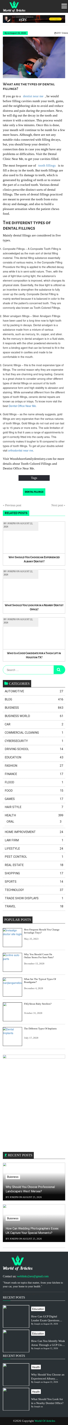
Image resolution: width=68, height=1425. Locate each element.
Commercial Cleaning (34, 732)
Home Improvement (34, 832)
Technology (34, 890)
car (34, 724)
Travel (34, 906)
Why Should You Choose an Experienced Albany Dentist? (34, 559)
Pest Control (34, 856)
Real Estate (34, 865)
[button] (64, 6)
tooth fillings (47, 165)
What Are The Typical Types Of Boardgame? (40, 980)
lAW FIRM (34, 840)
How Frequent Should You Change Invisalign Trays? (42, 931)
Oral (34, 821)
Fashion (34, 765)
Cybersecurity (34, 741)
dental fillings (34, 492)
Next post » (58, 505)
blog (34, 699)
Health (34, 815)
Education (34, 757)
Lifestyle (34, 848)
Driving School (34, 749)
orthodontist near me (20, 450)
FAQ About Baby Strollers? (38, 1003)
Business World (34, 716)
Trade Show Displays (34, 898)
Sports (34, 881)
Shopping (34, 873)
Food (34, 790)
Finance (34, 774)
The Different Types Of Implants (40, 1028)
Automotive (34, 691)
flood (34, 782)
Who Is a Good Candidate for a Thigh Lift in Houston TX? (34, 655)
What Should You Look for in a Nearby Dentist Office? (34, 607)
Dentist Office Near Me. (23, 406)
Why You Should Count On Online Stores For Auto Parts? (39, 956)
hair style (34, 807)
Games (34, 799)
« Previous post (12, 505)
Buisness (34, 707)
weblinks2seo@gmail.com (33, 1276)
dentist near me (33, 96)
